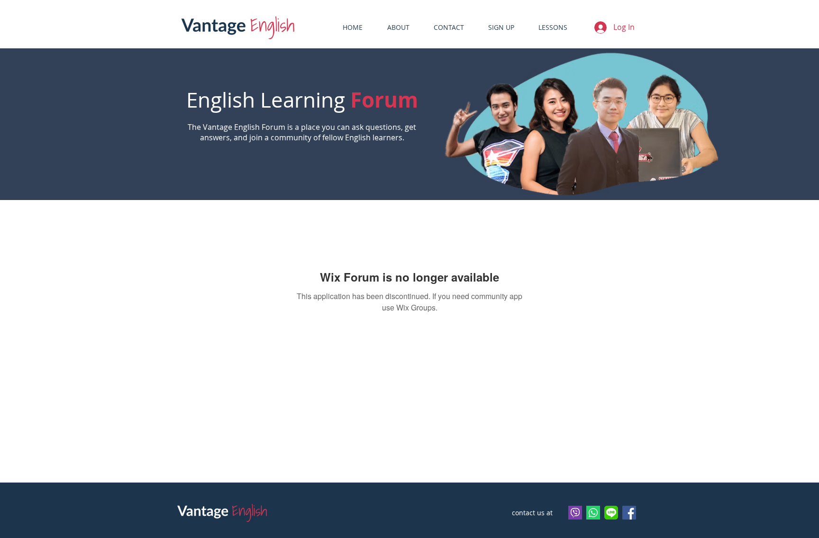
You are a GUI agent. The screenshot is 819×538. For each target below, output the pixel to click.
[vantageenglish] (611, 513)
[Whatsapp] (593, 513)
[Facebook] (629, 513)
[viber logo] (575, 513)
